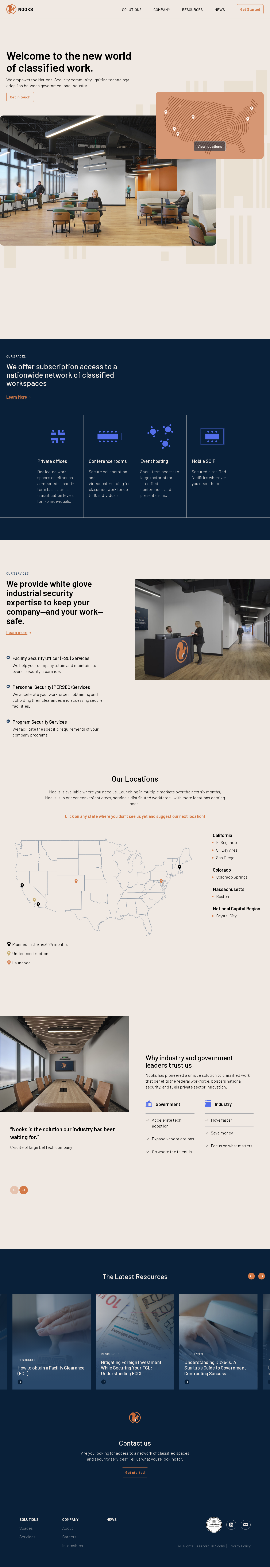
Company (161, 9)
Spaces (26, 1528)
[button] (14, 1190)
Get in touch (20, 97)
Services (27, 1536)
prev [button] (251, 1276)
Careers (69, 1536)
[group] (63, 301)
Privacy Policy (239, 1546)
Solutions (132, 9)
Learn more (16, 632)
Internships (72, 1545)
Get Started (250, 9)
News (220, 9)
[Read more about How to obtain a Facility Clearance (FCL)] (51, 1342)
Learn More (16, 397)
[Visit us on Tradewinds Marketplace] (212, 1525)
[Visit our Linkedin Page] (231, 1525)
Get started (135, 1472)
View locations (209, 146)
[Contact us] (245, 1525)
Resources (192, 9)
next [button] (261, 1275)
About (67, 1528)
